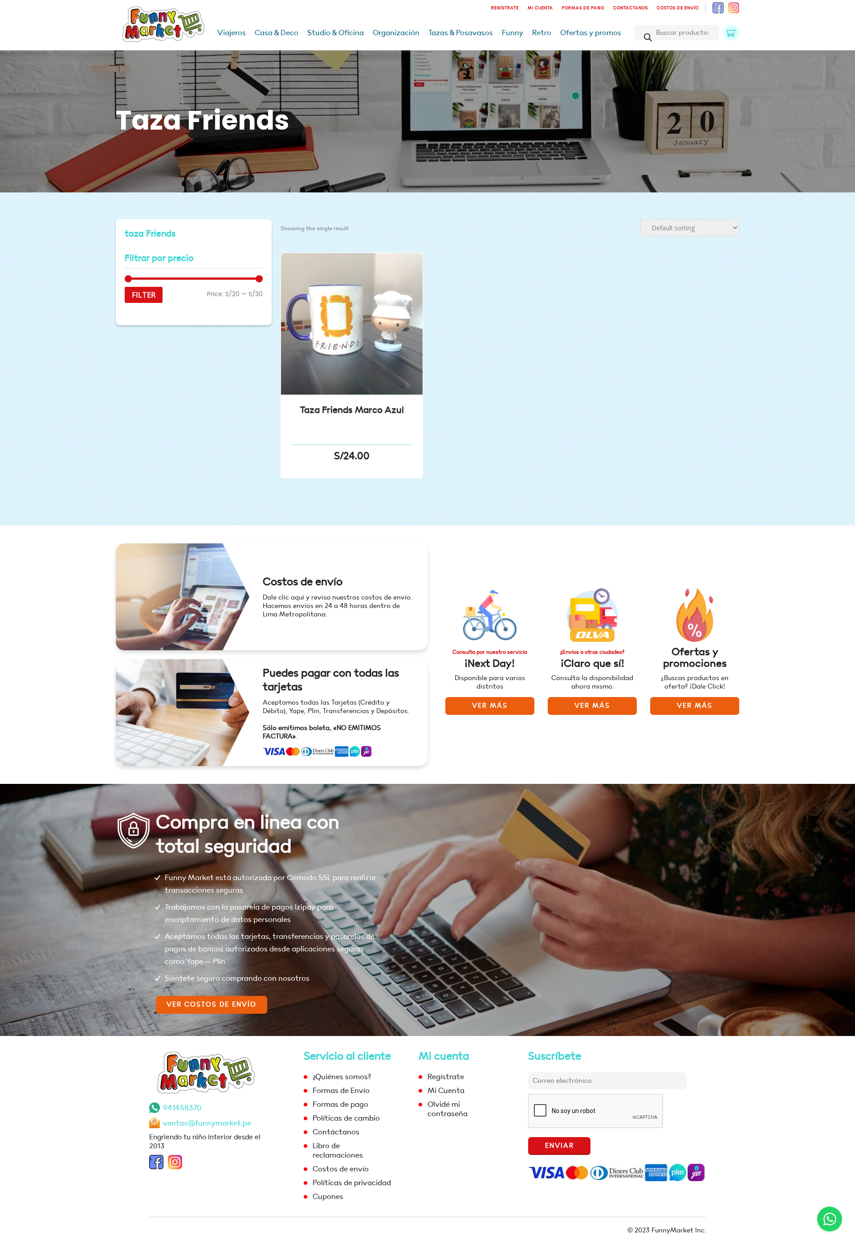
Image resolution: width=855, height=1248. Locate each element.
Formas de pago (583, 8)
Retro (541, 32)
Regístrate (505, 8)
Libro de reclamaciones (338, 1150)
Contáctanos (630, 8)
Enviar (559, 1146)
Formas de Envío (341, 1090)
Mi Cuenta (540, 8)
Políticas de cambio (346, 1118)
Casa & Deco (276, 32)
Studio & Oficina (335, 32)
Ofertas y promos (590, 32)
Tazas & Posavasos (460, 32)
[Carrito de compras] (731, 33)
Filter (143, 295)
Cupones (328, 1196)
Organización (396, 32)
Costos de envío (678, 8)
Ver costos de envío (211, 1004)
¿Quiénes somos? (342, 1076)
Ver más (490, 705)
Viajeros (231, 32)
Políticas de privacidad (352, 1182)
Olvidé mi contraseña (448, 1109)
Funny (512, 32)
